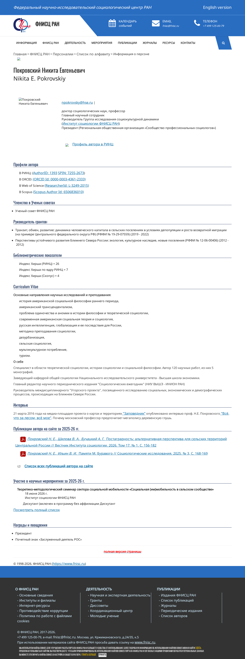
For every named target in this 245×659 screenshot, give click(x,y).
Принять (102, 654)
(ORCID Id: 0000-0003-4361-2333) (59, 179)
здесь (198, 648)
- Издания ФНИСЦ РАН (177, 595)
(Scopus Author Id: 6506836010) (58, 191)
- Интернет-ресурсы (33, 605)
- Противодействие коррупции (42, 610)
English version (217, 7)
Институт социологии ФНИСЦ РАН (91, 123)
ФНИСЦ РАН (40, 54)
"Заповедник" (133, 413)
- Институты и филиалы (36, 600)
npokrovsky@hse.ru (77, 102)
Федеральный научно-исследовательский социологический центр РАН (82, 7)
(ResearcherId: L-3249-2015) (67, 185)
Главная (20, 54)
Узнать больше (88, 654)
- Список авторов (173, 615)
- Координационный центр (110, 610)
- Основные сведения (35, 595)
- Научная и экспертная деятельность (119, 595)
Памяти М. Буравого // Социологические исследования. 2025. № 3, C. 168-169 (117, 453)
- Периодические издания (180, 610)
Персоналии (63, 54)
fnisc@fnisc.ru (171, 26)
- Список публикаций (176, 600)
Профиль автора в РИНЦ (92, 144)
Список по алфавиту (93, 54)
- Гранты (95, 600)
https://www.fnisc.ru (69, 563)
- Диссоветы (98, 605)
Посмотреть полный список (36, 509)
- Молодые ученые (103, 615)
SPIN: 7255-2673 (71, 172)
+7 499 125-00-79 (213, 26)
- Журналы (167, 605)
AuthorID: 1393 (45, 172)
